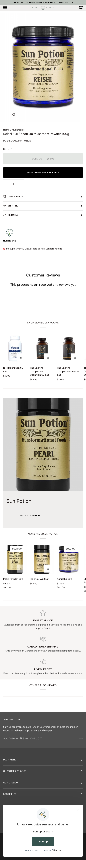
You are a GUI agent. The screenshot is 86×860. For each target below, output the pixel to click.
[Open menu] (9, 8)
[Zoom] (13, 114)
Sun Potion (24, 141)
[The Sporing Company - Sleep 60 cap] (68, 348)
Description (15, 196)
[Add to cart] (48, 357)
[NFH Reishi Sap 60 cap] (15, 348)
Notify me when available (43, 172)
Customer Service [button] (14, 771)
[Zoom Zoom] (43, 67)
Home (6, 129)
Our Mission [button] (11, 782)
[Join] (77, 738)
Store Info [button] (10, 794)
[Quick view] (21, 357)
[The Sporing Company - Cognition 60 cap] (41, 348)
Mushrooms (18, 129)
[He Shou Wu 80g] (41, 559)
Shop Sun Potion (30, 515)
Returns (13, 215)
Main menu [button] (10, 759)
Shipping (13, 206)
